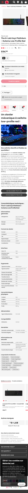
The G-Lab (4, 36)
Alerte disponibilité (10, 70)
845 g (17, 306)
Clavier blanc (15, 369)
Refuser (5, 480)
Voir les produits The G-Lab (14, 191)
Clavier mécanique (15, 357)
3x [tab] (3, 58)
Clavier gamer (5, 357)
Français (18, 243)
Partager (7, 92)
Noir (17, 297)
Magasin (18, 1)
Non (17, 234)
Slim (17, 232)
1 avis (12, 47)
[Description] (5, 107)
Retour (4, 6)
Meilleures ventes (6, 381)
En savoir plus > (12, 476)
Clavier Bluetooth (17, 365)
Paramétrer (6, 484)
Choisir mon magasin (10, 76)
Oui (16, 272)
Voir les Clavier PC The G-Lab (14, 195)
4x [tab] (7, 58)
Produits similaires (17, 381)
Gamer (17, 322)
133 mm (18, 304)
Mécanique (18, 266)
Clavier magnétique (15, 359)
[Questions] (14, 107)
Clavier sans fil (5, 361)
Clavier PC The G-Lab (13, 426)
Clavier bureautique (18, 363)
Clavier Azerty (12, 367)
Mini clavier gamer (6, 369)
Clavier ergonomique (7, 363)
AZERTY (17, 241)
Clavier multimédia (6, 365)
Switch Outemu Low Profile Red (21, 269)
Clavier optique (5, 359)
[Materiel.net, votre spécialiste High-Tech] (7, 2)
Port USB (18, 314)
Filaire (17, 257)
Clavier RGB (4, 367)
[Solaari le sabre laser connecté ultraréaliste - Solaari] (17, 487)
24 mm (17, 301)
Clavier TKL (13, 361)
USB (17, 253)
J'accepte (21, 484)
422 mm (18, 299)
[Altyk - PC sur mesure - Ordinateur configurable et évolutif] (9, 487)
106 (16, 281)
